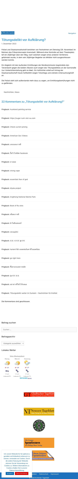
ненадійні (14, 232)
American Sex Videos (19, 136)
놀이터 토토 (14, 276)
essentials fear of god (19, 179)
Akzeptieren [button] (10, 473)
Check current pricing (18, 127)
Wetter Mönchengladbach (17, 356)
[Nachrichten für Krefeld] (7, 32)
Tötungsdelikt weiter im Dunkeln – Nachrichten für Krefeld (33, 293)
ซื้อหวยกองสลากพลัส (17, 267)
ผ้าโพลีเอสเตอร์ (15, 223)
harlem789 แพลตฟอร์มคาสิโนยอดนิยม (25, 249)
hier (30, 70)
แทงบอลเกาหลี (15, 144)
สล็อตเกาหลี (14, 214)
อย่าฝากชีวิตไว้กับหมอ (18, 284)
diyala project (15, 188)
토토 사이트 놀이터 (17, 241)
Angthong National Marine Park (23, 197)
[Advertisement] (39, 15)
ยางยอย (13, 162)
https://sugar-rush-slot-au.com (22, 118)
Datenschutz (43, 474)
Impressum (55, 474)
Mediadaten (32, 474)
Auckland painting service (20, 109)
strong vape (15, 171)
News (17, 92)
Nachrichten (9, 92)
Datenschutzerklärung (21, 473)
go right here (15, 258)
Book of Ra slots (16, 206)
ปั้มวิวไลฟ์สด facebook (19, 153)
